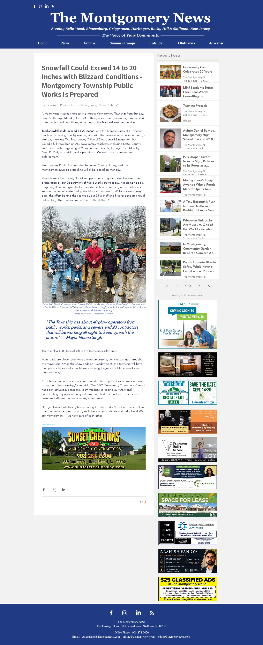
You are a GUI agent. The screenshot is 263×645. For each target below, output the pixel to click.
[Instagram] (41, 6)
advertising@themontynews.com (101, 636)
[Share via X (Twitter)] (54, 490)
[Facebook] (34, 6)
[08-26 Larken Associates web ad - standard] (187, 504)
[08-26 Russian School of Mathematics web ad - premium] (187, 324)
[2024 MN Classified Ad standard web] (187, 589)
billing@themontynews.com (139, 636)
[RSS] (53, 6)
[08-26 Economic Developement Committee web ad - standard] (187, 392)
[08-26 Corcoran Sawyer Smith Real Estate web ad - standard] (187, 560)
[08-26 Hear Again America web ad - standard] (187, 477)
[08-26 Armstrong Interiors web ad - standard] (187, 364)
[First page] (167, 285)
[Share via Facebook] (44, 490)
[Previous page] (177, 285)
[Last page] (209, 285)
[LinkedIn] (47, 6)
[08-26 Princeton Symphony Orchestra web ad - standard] (187, 421)
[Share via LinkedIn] (64, 490)
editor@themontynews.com (174, 636)
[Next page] (199, 285)
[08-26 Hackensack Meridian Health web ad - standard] (187, 532)
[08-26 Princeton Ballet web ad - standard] (187, 449)
